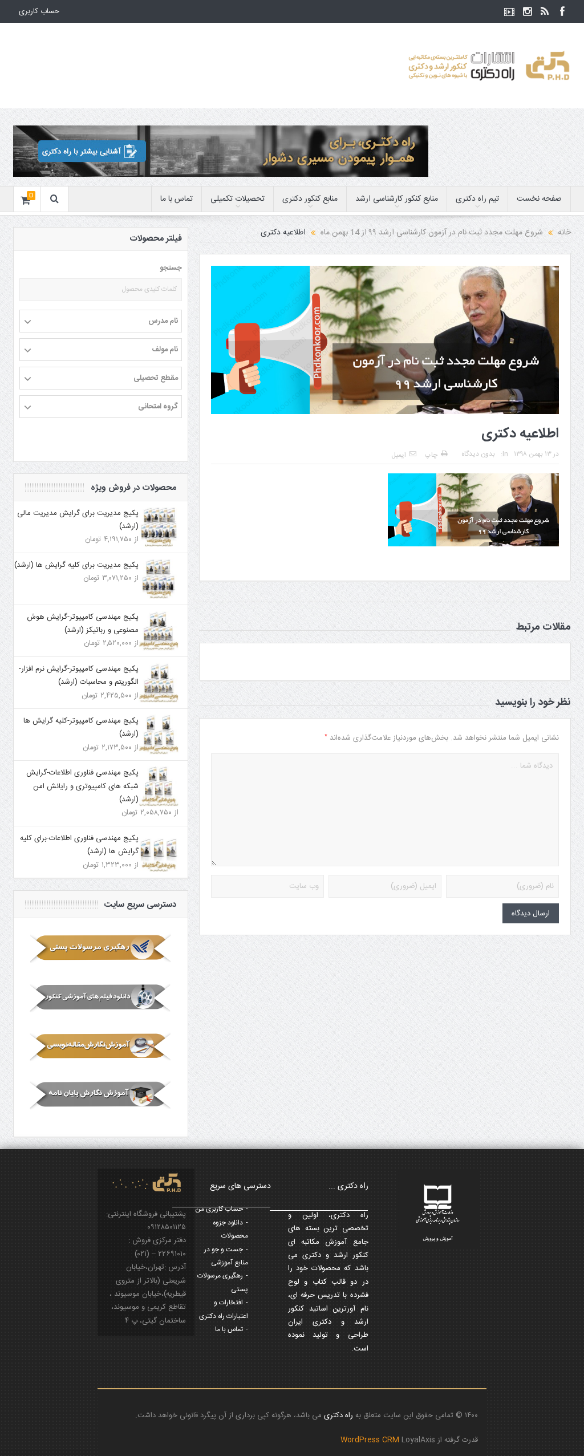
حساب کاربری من (219, 1209)
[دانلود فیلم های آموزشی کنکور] (100, 997)
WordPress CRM (371, 1440)
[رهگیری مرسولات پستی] (100, 948)
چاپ (431, 455)
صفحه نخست (539, 199)
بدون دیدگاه (478, 454)
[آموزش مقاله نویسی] (100, 1046)
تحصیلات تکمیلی (237, 199)
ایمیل (398, 455)
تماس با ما (176, 199)
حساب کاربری (39, 11)
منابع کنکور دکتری (310, 199)
